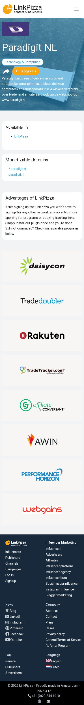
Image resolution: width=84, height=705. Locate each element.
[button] (6, 71)
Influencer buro (56, 578)
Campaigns (13, 569)
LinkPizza (21, 136)
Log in (9, 575)
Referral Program (58, 645)
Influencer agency (58, 572)
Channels (12, 563)
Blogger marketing (59, 595)
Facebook (17, 634)
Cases (50, 628)
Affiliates (52, 560)
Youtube (16, 640)
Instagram (17, 622)
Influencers (13, 552)
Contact (51, 616)
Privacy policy (55, 634)
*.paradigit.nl (17, 169)
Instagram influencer (60, 589)
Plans (50, 622)
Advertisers (54, 554)
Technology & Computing (22, 62)
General (10, 661)
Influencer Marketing (61, 542)
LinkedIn (16, 616)
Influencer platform (59, 566)
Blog (13, 611)
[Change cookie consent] (39, 701)
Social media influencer (62, 583)
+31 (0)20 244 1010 (45, 696)
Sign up (10, 581)
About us (52, 611)
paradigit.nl (16, 174)
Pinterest (16, 628)
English (56, 661)
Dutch (55, 667)
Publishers (12, 557)
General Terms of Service (64, 640)
